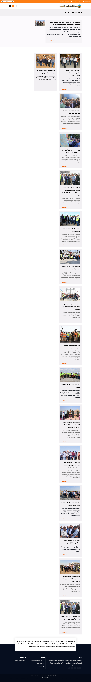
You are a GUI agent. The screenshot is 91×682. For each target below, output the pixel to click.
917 (65, 678)
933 (38, 678)
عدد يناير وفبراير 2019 (85, 1)
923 (56, 678)
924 (54, 678)
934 (36, 678)
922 (57, 678)
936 (32, 678)
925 (52, 678)
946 (14, 678)
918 (64, 678)
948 (10, 678)
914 (70, 678)
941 (23, 678)
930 (43, 678)
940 (24, 678)
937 (30, 678)
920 (60, 678)
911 (74, 678)
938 (28, 678)
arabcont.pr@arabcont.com (65, 1)
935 (34, 678)
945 (16, 678)
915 (68, 678)
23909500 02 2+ (75, 1)
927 (48, 678)
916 (67, 678)
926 (50, 678)
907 (77, 678)
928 (46, 678)
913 (72, 678)
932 (39, 678)
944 (18, 678)
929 (45, 678)
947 (12, 678)
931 (41, 678)
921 (59, 678)
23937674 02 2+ (39, 666)
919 (62, 678)
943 (19, 678)
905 (80, 678)
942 (21, 678)
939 (26, 678)
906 (79, 678)
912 (73, 678)
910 (76, 678)
